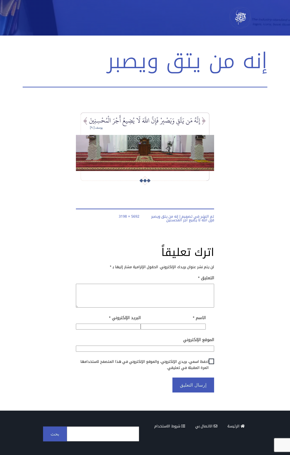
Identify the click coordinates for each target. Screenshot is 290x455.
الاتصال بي (204, 426)
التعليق (206, 278)
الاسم (199, 317)
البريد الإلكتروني (125, 317)
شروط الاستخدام (167, 426)
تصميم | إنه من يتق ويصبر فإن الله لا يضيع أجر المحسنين (182, 218)
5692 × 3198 (129, 216)
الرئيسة (234, 426)
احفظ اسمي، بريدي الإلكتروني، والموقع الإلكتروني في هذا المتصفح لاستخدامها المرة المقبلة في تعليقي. (144, 365)
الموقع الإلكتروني (198, 339)
